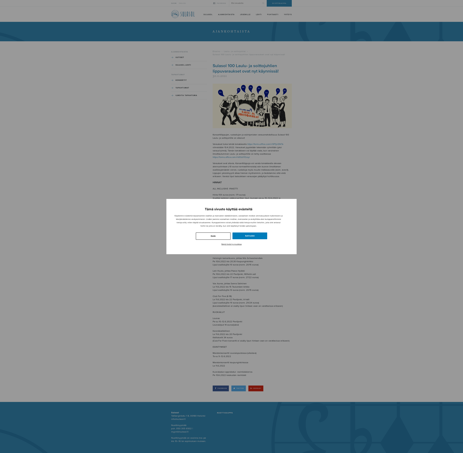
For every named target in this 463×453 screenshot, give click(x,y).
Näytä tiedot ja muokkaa (231, 244)
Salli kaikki (250, 236)
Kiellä (213, 236)
